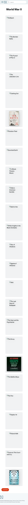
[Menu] (2, 2)
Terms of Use (15, 500)
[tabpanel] (14, 253)
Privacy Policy (21, 500)
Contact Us (2, 502)
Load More (5, 489)
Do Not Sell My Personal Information (12, 502)
